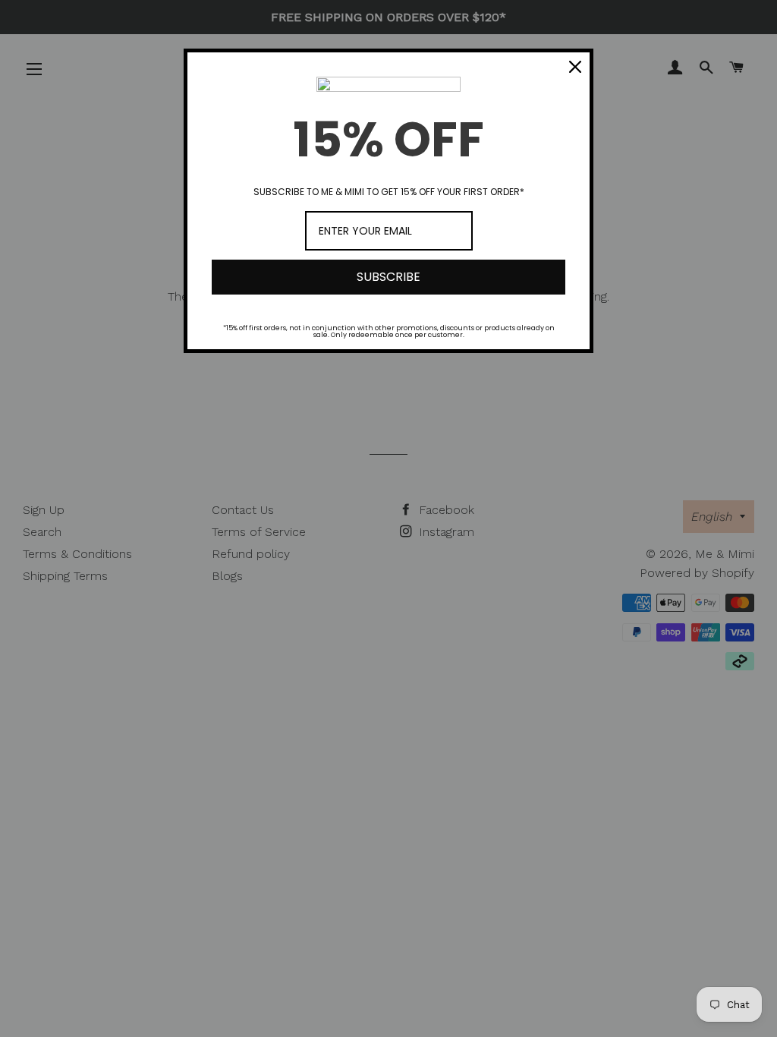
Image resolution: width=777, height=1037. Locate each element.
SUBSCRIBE (388, 276)
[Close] (575, 67)
